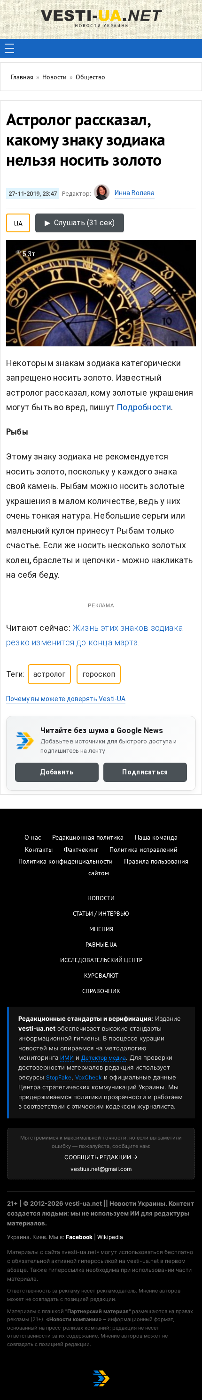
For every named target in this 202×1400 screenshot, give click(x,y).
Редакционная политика (88, 838)
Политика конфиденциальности (65, 862)
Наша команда (156, 838)
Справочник (101, 991)
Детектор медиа (103, 1057)
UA (18, 222)
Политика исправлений (143, 850)
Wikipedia (110, 1236)
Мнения (101, 929)
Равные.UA (101, 945)
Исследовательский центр (101, 960)
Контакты (39, 850)
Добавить (56, 772)
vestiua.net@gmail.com (101, 1168)
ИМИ (67, 1057)
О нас (32, 838)
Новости (101, 899)
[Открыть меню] (9, 48)
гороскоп (98, 674)
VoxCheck (88, 1077)
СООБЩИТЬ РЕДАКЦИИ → (101, 1157)
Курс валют (101, 976)
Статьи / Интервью (101, 914)
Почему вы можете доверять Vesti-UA (65, 699)
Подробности (144, 407)
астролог (49, 674)
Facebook (79, 1236)
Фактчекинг (81, 850)
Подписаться (145, 772)
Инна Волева (135, 193)
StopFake (58, 1077)
